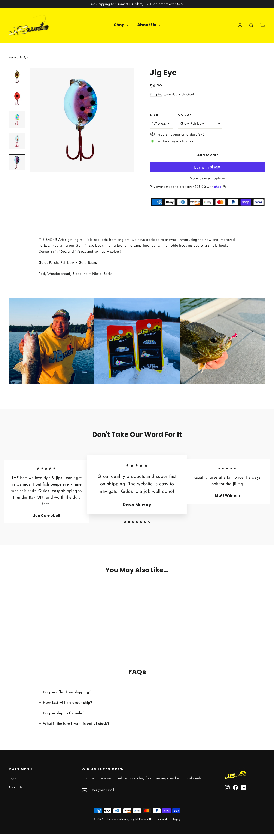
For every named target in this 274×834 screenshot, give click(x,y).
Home (12, 57)
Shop (119, 25)
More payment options (208, 178)
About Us (147, 25)
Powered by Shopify (168, 819)
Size (154, 115)
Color (185, 115)
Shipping (156, 94)
